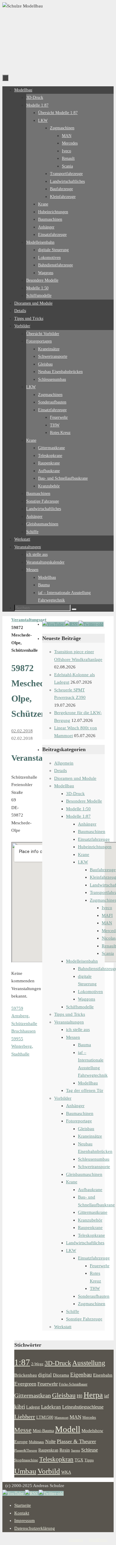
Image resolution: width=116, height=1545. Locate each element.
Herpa (93, 1395)
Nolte (50, 1441)
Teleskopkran (56, 1459)
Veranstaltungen (69, 1022)
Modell (67, 1429)
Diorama (61, 1374)
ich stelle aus (78, 1029)
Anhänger (87, 824)
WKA (66, 1472)
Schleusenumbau (93, 1159)
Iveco (107, 907)
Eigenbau (81, 1374)
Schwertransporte (94, 1166)
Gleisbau (86, 1128)
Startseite (22, 1505)
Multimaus (36, 1442)
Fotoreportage (79, 1121)
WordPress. (98, 1540)
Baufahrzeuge (103, 869)
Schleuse (89, 1449)
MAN (107, 922)
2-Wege (37, 1364)
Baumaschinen (91, 831)
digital (45, 1375)
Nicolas (109, 938)
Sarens (75, 1450)
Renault (109, 945)
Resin (64, 1449)
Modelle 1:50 (78, 808)
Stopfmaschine (26, 1460)
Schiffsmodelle (80, 1006)
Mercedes (89, 1417)
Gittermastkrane (92, 1212)
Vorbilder (62, 1098)
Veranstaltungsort (28, 619)
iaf (106, 1396)
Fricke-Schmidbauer (73, 1384)
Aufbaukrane (90, 1189)
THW (95, 1288)
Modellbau (64, 785)
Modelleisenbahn (82, 961)
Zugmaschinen (91, 1303)
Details (60, 770)
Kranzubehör (90, 1220)
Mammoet (61, 1417)
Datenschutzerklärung (34, 1528)
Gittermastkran (32, 1395)
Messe (23, 1430)
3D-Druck (75, 793)
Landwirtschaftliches (85, 1242)
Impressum (24, 1520)
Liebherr (24, 1416)
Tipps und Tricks (69, 1014)
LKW (83, 862)
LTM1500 (44, 1417)
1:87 (22, 1362)
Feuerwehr (99, 1265)
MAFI (107, 915)
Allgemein (63, 763)
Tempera (75, 1540)
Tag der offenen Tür (84, 1090)
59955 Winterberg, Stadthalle (22, 1046)
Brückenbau (25, 1374)
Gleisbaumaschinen (84, 1174)
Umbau (25, 1471)
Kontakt (21, 1513)
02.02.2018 (22, 730)
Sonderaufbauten (93, 1296)
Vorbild (48, 1471)
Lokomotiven (90, 991)
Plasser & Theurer (76, 1441)
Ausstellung (88, 1363)
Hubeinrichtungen (95, 846)
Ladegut (33, 1407)
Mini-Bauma (43, 1430)
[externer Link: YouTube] (53, 624)
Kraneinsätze (90, 1136)
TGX (79, 1460)
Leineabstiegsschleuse (83, 1406)
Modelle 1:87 (78, 816)
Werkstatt (62, 1326)
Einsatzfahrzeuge (94, 839)
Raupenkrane (90, 1227)
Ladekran (51, 1407)
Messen (73, 1037)
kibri (19, 1406)
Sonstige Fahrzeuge (84, 1319)
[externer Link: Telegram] (91, 624)
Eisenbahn (102, 1375)
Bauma (84, 1044)
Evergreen (25, 1384)
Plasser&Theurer (25, 1450)
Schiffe (72, 1311)
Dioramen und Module (75, 778)
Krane (83, 854)
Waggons (86, 999)
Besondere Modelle (84, 801)
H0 (79, 1396)
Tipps (89, 1460)
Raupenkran (48, 1450)
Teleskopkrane (91, 1235)
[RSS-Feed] (72, 624)
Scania (108, 953)
